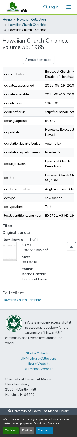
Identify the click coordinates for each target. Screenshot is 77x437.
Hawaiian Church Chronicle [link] (27, 24)
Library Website (38, 363)
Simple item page (38, 59)
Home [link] (7, 19)
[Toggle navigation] (68, 7)
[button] (21, 7)
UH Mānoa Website (38, 368)
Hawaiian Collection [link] (31, 19)
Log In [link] (53, 7)
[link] (71, 246)
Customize (44, 430)
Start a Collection (38, 353)
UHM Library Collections (39, 358)
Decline (27, 430)
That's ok (10, 430)
